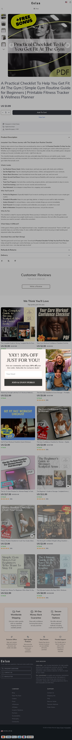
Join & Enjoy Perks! (23, 382)
